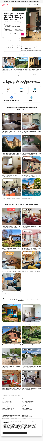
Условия (25, 439)
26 (10, 47)
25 (8, 47)
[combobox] (14, 26)
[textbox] (9, 30)
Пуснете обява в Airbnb (34, 4)
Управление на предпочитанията (34, 433)
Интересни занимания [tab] (22, 398)
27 (12, 47)
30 (19, 47)
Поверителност (19, 439)
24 (6, 47)
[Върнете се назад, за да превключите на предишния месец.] (6, 33)
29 (17, 47)
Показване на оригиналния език (32, 1)
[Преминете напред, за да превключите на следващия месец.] (19, 33)
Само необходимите (21, 432)
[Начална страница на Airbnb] (5, 5)
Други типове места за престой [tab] (9, 398)
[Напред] (24, 55)
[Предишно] (19, 55)
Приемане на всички (9, 432)
